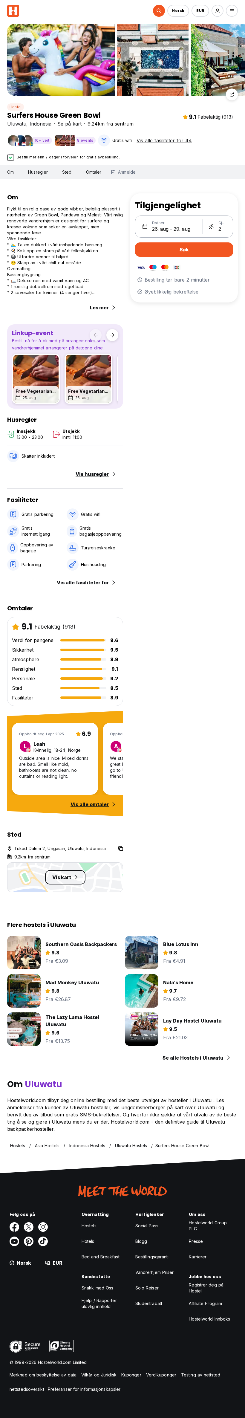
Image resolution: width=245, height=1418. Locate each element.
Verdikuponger (161, 1374)
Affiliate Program (205, 1303)
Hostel (16, 107)
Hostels (89, 1225)
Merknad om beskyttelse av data (43, 1374)
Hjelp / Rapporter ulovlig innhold (99, 1303)
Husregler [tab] (38, 172)
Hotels (88, 1241)
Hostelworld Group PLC (208, 1225)
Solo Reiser (147, 1287)
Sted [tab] (66, 172)
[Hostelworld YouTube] (14, 1241)
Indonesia (40, 124)
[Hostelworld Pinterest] (28, 1241)
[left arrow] (96, 335)
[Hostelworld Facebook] (14, 1227)
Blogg (141, 1241)
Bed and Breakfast (101, 1256)
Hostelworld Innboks (209, 1318)
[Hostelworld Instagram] (43, 1227)
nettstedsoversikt (27, 1389)
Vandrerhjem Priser (154, 1272)
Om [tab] (10, 172)
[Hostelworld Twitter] (28, 1227)
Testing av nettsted (200, 1374)
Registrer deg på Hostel (206, 1287)
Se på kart (69, 124)
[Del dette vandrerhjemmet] (232, 94)
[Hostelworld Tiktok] (43, 1241)
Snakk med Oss (97, 1287)
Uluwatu (16, 124)
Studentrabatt (148, 1303)
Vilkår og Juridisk (99, 1374)
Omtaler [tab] (94, 172)
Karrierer (197, 1256)
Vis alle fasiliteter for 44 (164, 140)
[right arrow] (112, 335)
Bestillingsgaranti (152, 1256)
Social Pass (146, 1225)
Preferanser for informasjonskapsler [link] (84, 1389)
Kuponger (131, 1374)
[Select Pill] (159, 11)
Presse (196, 1241)
